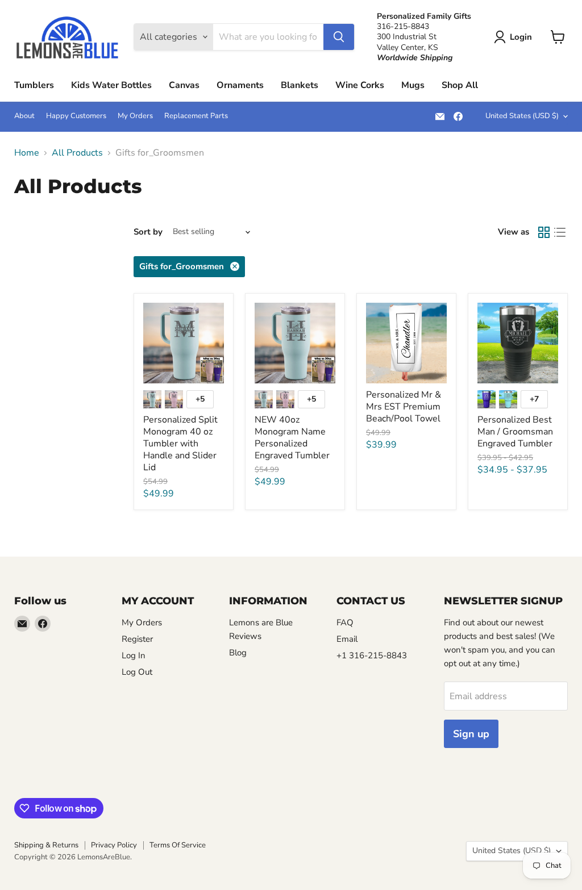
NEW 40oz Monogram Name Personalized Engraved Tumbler (292, 437)
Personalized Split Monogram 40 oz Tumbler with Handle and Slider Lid (180, 443)
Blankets (299, 85)
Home (26, 153)
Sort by (148, 232)
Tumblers (34, 85)
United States (522, 116)
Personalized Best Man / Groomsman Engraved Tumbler (515, 431)
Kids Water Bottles (111, 85)
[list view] (560, 232)
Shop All (460, 85)
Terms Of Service (177, 845)
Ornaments (240, 85)
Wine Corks (359, 85)
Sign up (471, 734)
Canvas (184, 85)
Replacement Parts (196, 116)
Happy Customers (76, 116)
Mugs (413, 85)
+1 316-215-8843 (371, 655)
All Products (77, 153)
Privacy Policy (114, 845)
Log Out (137, 672)
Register (137, 639)
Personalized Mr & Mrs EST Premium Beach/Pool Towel (403, 406)
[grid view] (544, 232)
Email (346, 639)
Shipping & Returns (46, 845)
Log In (134, 655)
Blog (238, 652)
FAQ (345, 622)
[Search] (338, 37)
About (24, 116)
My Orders (135, 116)
